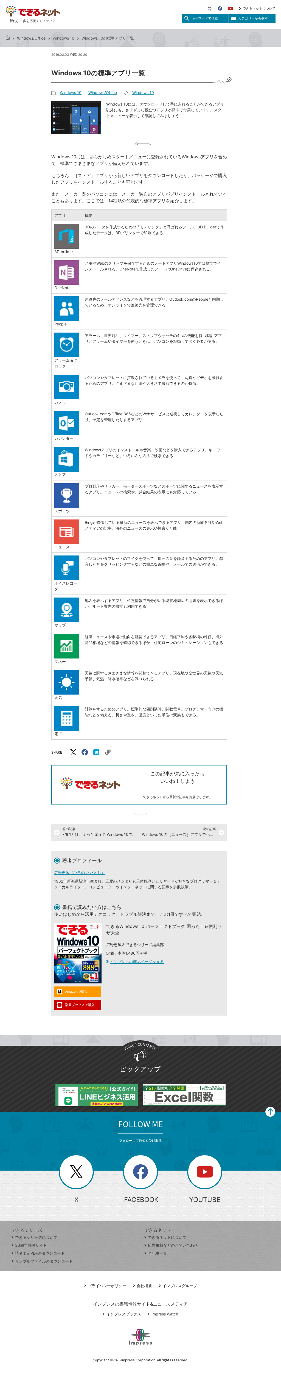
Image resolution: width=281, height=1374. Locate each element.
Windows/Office (31, 38)
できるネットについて (259, 8)
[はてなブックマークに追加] (96, 752)
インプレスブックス (123, 1314)
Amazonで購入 (76, 991)
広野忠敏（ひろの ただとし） (79, 872)
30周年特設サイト (31, 1245)
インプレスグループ (179, 1285)
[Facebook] (220, 8)
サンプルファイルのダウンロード (44, 1261)
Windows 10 (63, 38)
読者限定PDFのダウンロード (40, 1253)
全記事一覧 (157, 1253)
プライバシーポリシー (107, 1285)
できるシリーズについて (36, 1237)
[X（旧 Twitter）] (210, 8)
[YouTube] (230, 8)
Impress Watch (164, 1314)
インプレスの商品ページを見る (137, 961)
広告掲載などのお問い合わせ (173, 1245)
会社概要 (144, 1285)
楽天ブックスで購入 (80, 1005)
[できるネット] (7, 38)
